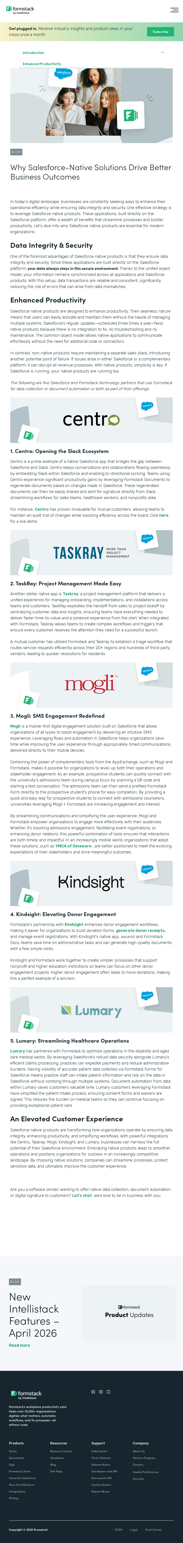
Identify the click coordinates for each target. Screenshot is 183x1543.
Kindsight (74, 924)
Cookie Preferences (145, 1472)
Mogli (15, 726)
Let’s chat (82, 1195)
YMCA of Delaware (73, 846)
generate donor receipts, (141, 930)
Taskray (70, 593)
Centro (42, 509)
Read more (19, 1345)
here (163, 515)
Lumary (17, 1051)
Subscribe (160, 31)
